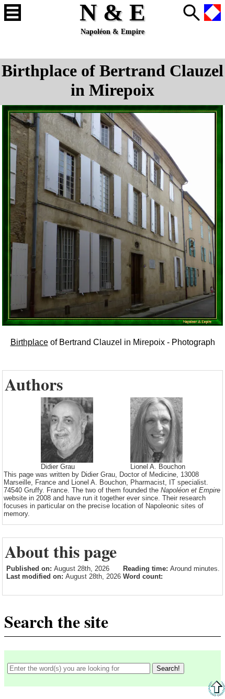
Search (191, 12)
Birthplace (29, 342)
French (212, 12)
